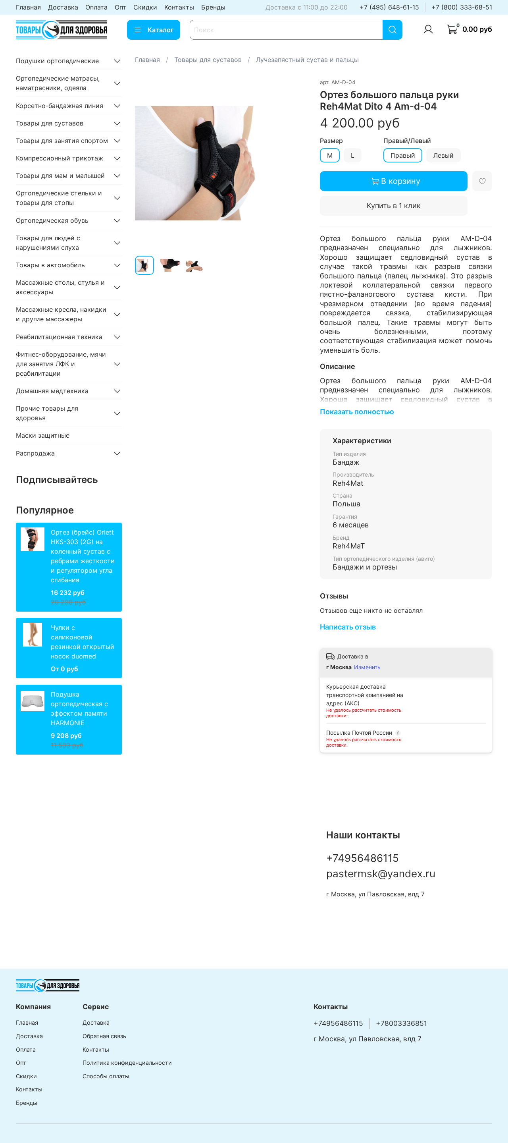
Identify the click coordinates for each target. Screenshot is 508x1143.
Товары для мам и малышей (60, 176)
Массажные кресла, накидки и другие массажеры (61, 314)
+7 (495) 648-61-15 (389, 7)
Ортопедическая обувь (52, 220)
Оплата (96, 7)
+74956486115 (362, 858)
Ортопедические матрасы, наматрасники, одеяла (58, 83)
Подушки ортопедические (57, 61)
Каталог (160, 30)
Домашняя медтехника (52, 391)
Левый (443, 155)
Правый (403, 155)
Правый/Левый (407, 141)
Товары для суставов (208, 60)
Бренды (213, 7)
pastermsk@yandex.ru (380, 873)
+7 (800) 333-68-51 (461, 7)
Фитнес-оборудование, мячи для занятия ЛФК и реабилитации (61, 363)
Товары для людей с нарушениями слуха (48, 242)
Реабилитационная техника (59, 337)
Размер (331, 141)
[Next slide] (294, 163)
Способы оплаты (106, 1076)
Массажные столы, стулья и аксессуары (60, 287)
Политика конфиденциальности (127, 1062)
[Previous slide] (147, 163)
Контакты (179, 7)
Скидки (145, 7)
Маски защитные (42, 435)
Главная (28, 7)
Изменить (367, 667)
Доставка (63, 7)
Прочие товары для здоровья (47, 413)
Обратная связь (104, 1036)
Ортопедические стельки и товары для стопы (59, 198)
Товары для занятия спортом (62, 141)
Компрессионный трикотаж (59, 158)
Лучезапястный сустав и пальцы (307, 60)
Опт (120, 7)
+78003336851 (401, 1023)
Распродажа (35, 453)
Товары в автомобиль (50, 265)
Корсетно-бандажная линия (59, 106)
